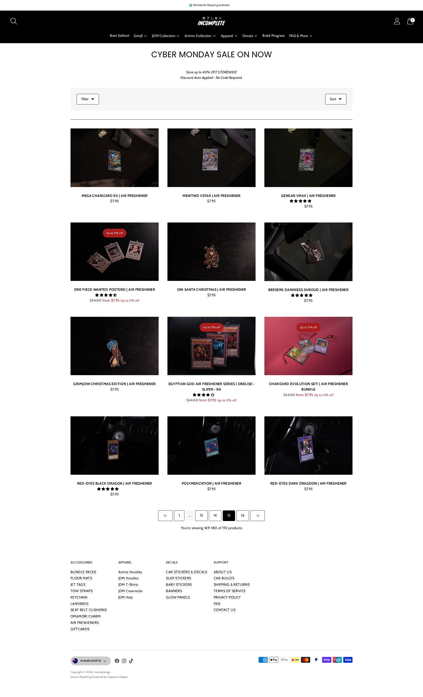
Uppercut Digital (118, 676)
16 (242, 515)
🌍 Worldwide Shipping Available (209, 5)
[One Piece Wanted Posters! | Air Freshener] (114, 251)
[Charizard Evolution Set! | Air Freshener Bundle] (308, 346)
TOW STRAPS (81, 591)
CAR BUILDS (224, 578)
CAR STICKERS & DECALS (186, 572)
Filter (85, 99)
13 (201, 515)
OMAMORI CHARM (85, 616)
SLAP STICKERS (178, 578)
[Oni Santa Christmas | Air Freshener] (211, 251)
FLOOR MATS (81, 578)
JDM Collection (164, 36)
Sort (333, 99)
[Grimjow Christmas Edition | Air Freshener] (114, 346)
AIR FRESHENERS (84, 623)
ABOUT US (223, 572)
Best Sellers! (119, 35)
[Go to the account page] (397, 21)
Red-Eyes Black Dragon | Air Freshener (114, 483)
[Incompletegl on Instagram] (124, 661)
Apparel (227, 36)
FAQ (217, 604)
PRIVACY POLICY (227, 597)
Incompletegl (102, 672)
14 (215, 515)
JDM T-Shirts (128, 584)
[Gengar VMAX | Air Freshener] (308, 157)
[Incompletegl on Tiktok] (131, 661)
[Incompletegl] (211, 21)
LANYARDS (79, 604)
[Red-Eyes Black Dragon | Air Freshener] (114, 445)
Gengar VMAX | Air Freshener (308, 196)
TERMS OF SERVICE (230, 591)
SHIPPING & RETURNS (232, 584)
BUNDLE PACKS (83, 572)
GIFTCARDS (80, 629)
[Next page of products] (257, 515)
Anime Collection (198, 36)
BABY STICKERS (179, 584)
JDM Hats (125, 597)
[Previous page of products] (165, 515)
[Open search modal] (13, 21)
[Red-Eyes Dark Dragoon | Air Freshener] (308, 445)
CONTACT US (225, 610)
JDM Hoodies (128, 578)
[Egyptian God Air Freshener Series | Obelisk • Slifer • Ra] (211, 346)
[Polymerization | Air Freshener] (211, 445)
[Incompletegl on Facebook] (117, 661)
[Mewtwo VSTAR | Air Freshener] (211, 157)
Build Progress (273, 35)
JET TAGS (77, 584)
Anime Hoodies (130, 572)
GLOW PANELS (178, 597)
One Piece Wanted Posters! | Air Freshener (114, 289)
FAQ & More (298, 36)
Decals (248, 36)
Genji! (138, 36)
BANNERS (174, 591)
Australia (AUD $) (90, 660)
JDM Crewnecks (130, 591)
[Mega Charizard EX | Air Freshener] (114, 157)
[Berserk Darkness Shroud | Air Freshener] (308, 251)
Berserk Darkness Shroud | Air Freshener (308, 290)
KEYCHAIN (78, 597)
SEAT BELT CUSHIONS (88, 610)
